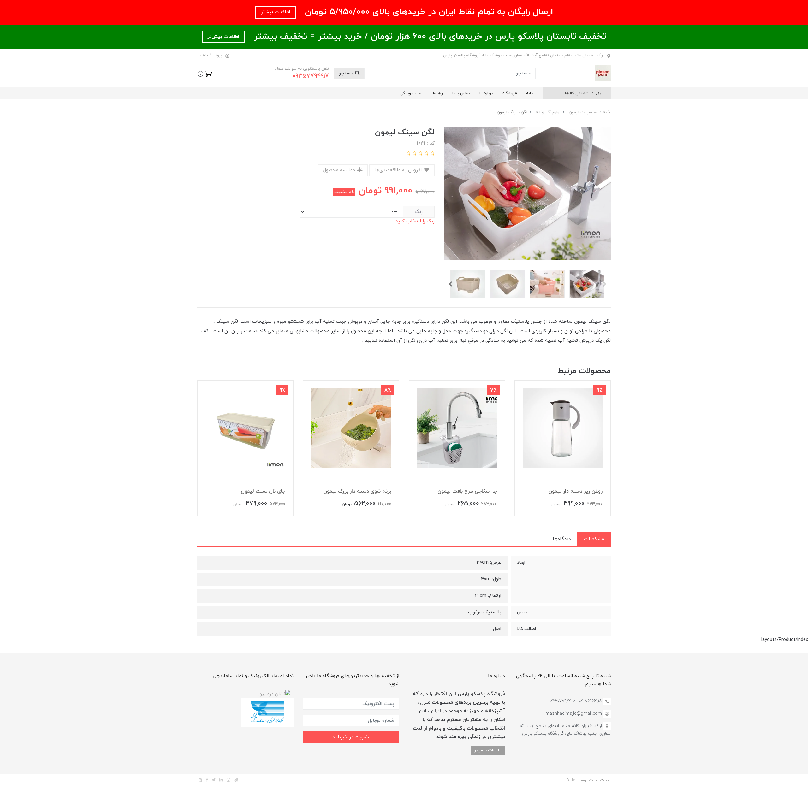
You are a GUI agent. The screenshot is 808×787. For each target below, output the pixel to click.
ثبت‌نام (205, 55)
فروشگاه (509, 93)
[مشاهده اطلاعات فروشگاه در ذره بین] (274, 693)
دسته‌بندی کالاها (580, 93)
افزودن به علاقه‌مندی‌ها (398, 170)
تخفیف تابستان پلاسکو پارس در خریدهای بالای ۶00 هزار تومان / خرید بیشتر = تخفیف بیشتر (428, 36)
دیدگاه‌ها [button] (562, 539)
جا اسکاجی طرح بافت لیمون (467, 491)
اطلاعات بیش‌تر (223, 36)
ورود (219, 55)
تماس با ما (461, 93)
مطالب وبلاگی (412, 93)
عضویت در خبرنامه (351, 737)
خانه (529, 93)
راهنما (438, 93)
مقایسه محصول (340, 170)
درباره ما (486, 93)
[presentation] (604, 284)
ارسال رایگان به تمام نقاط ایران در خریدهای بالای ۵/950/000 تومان (427, 12)
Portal (571, 780)
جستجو (347, 73)
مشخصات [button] (594, 539)
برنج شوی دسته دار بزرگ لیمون (357, 491)
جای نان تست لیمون (263, 491)
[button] (205, 73)
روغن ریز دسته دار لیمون (575, 491)
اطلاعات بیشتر (275, 12)
